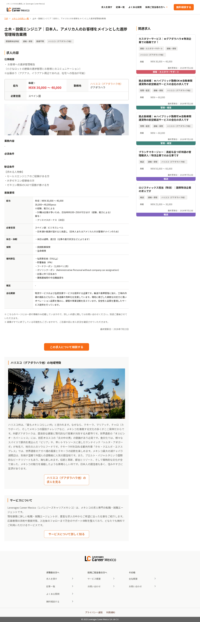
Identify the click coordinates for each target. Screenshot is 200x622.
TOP (6, 18)
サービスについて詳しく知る (66, 534)
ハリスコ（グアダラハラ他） (106, 84)
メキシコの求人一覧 (20, 18)
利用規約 (110, 612)
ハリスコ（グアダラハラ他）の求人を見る (66, 480)
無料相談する (183, 7)
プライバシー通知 (93, 612)
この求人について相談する (66, 347)
